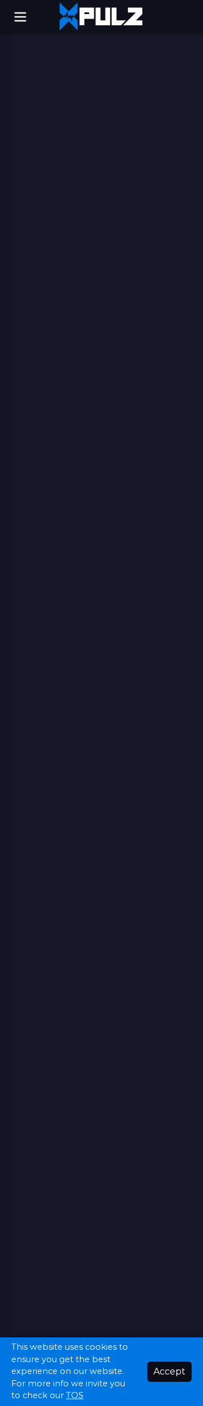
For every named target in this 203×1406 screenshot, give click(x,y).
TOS (74, 1395)
